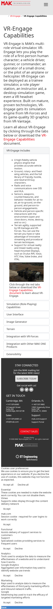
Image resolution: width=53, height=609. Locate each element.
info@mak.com (12, 422)
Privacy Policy (29, 437)
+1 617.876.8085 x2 (13, 419)
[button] (26, 150)
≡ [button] (46, 5)
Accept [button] (6, 508)
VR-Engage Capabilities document (25, 290)
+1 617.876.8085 (12, 404)
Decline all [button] (23, 484)
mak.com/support (39, 419)
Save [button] (3, 607)
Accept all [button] (8, 484)
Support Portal (38, 422)
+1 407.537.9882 (38, 404)
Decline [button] (19, 548)
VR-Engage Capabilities (25, 137)
